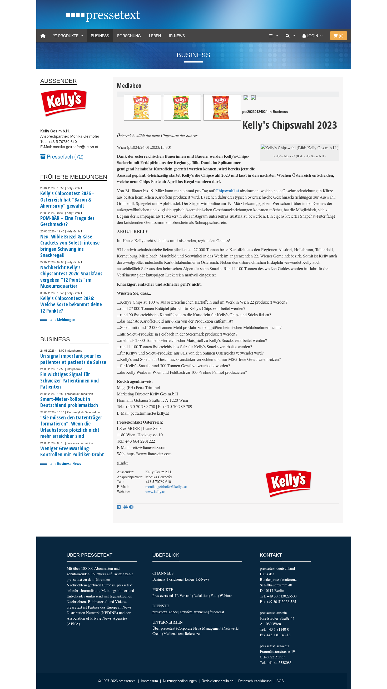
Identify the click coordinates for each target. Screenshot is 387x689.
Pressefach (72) (65, 156)
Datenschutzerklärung (254, 681)
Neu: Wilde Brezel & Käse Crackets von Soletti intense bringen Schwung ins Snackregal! (70, 246)
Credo (156, 633)
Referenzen (193, 633)
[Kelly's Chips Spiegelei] (142, 107)
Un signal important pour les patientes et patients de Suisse (73, 359)
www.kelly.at (155, 491)
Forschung (129, 35)
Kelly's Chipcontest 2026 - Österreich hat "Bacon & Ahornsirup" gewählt (67, 199)
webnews (200, 611)
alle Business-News (65, 463)
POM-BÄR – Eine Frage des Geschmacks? (67, 221)
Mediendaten (173, 633)
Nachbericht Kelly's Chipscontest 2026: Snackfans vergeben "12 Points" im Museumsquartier (71, 277)
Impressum (149, 681)
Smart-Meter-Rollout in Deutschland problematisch (69, 402)
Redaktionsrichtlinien (217, 681)
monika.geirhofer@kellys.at (166, 486)
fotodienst (217, 611)
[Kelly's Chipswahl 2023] (246, 97)
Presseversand (162, 595)
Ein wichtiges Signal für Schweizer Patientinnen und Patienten (69, 380)
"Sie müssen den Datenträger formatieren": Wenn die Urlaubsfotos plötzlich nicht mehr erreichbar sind (71, 427)
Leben (155, 35)
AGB (280, 681)
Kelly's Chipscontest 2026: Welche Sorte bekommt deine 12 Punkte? (71, 304)
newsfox (186, 611)
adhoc (173, 611)
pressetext (159, 611)
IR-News (177, 35)
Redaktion (201, 595)
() (341, 35)
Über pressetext (163, 628)
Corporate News (189, 628)
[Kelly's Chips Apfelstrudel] (182, 107)
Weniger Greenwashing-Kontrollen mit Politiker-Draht (72, 451)
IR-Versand (183, 595)
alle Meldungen (62, 319)
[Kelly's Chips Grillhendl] (222, 107)
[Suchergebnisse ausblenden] (131, 507)
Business (100, 35)
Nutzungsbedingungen (180, 681)
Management (211, 628)
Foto (214, 595)
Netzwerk (231, 628)
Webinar (226, 595)
